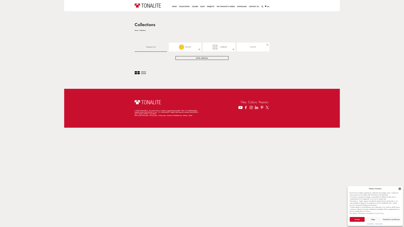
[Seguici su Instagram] (251, 107)
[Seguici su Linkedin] (256, 107)
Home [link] (136, 30)
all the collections (202, 58)
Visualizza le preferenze (391, 219)
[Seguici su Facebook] (246, 107)
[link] (174, 7)
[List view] (143, 73)
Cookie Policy (379, 213)
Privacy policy (379, 224)
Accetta (357, 219)
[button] (400, 189)
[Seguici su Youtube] (240, 107)
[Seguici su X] (267, 107)
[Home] (148, 5)
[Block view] (137, 73)
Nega (373, 219)
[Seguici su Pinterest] (262, 107)
